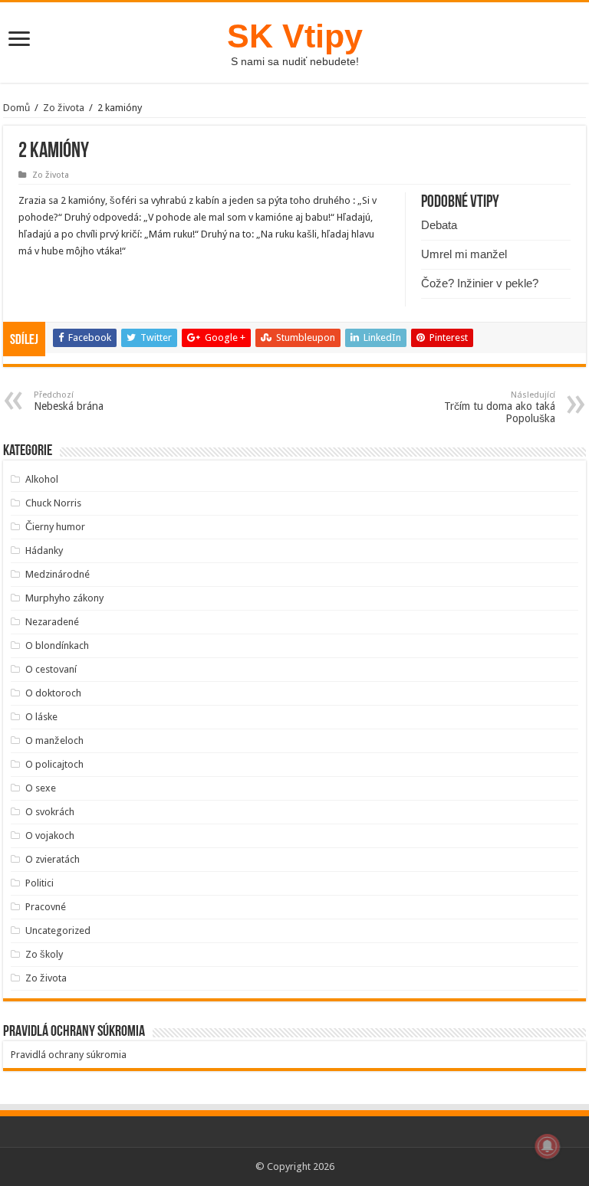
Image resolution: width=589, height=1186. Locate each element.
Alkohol (41, 479)
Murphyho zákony (64, 598)
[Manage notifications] (547, 1146)
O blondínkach (57, 645)
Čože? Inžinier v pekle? (479, 283)
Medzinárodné (57, 574)
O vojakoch (49, 835)
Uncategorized (57, 930)
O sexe (40, 788)
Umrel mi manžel (464, 253)
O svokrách (49, 811)
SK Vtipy (295, 36)
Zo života (63, 107)
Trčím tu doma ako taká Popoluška (499, 407)
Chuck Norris (53, 503)
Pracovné (45, 906)
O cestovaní (51, 669)
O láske (41, 716)
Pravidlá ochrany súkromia (69, 1054)
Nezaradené (52, 621)
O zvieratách (52, 859)
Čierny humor (55, 526)
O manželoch (54, 740)
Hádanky (44, 550)
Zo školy (44, 954)
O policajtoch (54, 764)
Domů (16, 107)
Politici (39, 883)
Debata (439, 224)
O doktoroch (53, 693)
